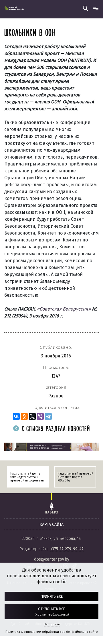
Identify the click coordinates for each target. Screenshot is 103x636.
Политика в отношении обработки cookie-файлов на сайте (51, 632)
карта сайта (51, 524)
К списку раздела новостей (54, 429)
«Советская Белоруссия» (64, 309)
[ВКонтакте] (16, 416)
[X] (32, 416)
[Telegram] (48, 416)
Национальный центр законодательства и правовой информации (27, 477)
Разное (56, 396)
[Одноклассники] (24, 416)
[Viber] (40, 416)
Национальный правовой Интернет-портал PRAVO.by (75, 477)
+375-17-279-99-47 (67, 548)
